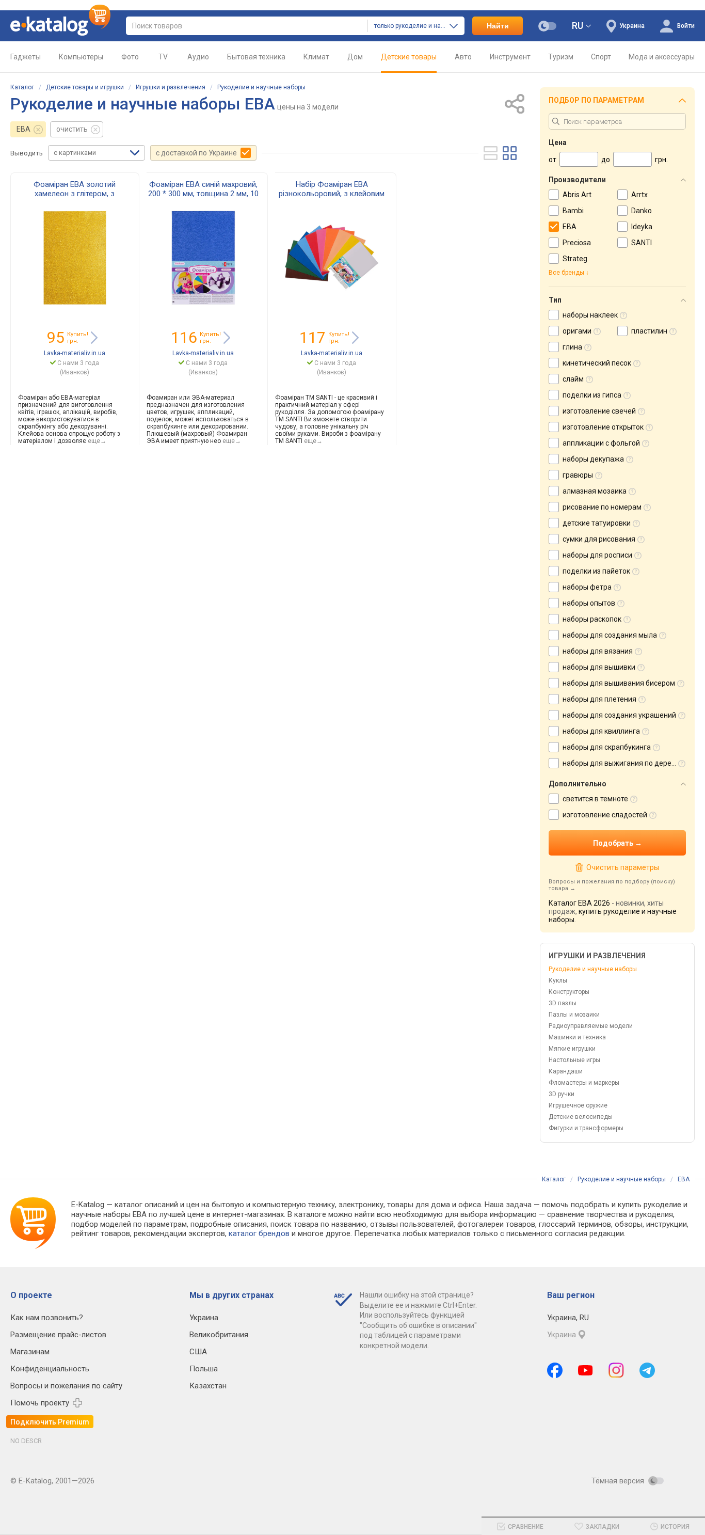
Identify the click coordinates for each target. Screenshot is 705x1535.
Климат (316, 57)
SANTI (641, 243)
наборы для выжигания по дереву (621, 763)
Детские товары (409, 57)
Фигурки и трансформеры (586, 1128)
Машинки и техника (577, 1037)
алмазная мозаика (595, 491)
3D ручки (561, 1094)
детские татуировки (597, 523)
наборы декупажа (593, 459)
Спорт (601, 57)
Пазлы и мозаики (574, 1014)
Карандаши (566, 1071)
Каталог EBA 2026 (579, 903)
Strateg (575, 259)
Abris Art (577, 195)
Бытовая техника (256, 57)
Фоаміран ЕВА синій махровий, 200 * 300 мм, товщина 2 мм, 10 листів (203, 194)
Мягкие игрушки (572, 1048)
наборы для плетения (599, 699)
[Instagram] (616, 1370)
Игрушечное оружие (578, 1105)
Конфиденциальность (49, 1368)
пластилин (649, 331)
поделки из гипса (592, 395)
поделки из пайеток (596, 571)
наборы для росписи (597, 555)
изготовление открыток (603, 427)
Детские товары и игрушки (85, 87)
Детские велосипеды (581, 1116)
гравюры (578, 475)
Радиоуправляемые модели (591, 1026)
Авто (463, 57)
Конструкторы (569, 991)
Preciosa (577, 243)
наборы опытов (589, 603)
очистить (72, 129)
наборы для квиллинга (601, 731)
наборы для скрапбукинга (607, 747)
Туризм (560, 57)
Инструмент (510, 57)
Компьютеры (81, 57)
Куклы (558, 980)
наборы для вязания (598, 651)
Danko (641, 211)
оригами (577, 331)
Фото (130, 57)
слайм (573, 379)
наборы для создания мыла (610, 635)
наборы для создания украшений (619, 715)
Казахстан (208, 1385)
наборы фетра (587, 587)
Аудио (198, 57)
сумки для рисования (599, 539)
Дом (355, 57)
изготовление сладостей (605, 815)
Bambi (573, 211)
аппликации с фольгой (601, 443)
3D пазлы (562, 1003)
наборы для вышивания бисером (619, 683)
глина (572, 347)
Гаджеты (25, 57)
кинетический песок (597, 363)
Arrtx (639, 195)
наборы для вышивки (599, 667)
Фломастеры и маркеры (584, 1082)
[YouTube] (585, 1370)
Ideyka (641, 227)
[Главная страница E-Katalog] (60, 25)
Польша (203, 1368)
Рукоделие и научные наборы (261, 87)
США (198, 1351)
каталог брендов (259, 1233)
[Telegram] (647, 1370)
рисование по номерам (602, 507)
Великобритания (218, 1334)
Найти (498, 26)
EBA (23, 129)
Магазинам (30, 1351)
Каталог (22, 87)
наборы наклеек (590, 315)
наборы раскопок (592, 619)
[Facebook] (555, 1370)
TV (163, 57)
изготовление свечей (599, 411)
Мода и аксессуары (662, 57)
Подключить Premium (49, 1422)
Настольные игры (574, 1060)
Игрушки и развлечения (170, 87)
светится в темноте (595, 799)
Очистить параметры (622, 867)
